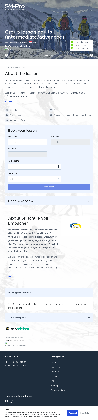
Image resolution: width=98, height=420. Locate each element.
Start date (12, 136)
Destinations (56, 367)
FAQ (53, 381)
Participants (13, 161)
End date (55, 136)
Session (12, 149)
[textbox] (27, 153)
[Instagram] (11, 401)
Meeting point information (20, 292)
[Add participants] (58, 167)
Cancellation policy (17, 317)
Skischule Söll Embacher (14, 338)
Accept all (73, 413)
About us (55, 372)
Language (12, 173)
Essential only (85, 413)
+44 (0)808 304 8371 (17, 362)
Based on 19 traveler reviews (15, 345)
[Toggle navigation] (91, 7)
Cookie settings (58, 390)
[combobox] (27, 154)
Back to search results (16, 67)
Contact (54, 376)
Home (53, 362)
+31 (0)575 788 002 (17, 365)
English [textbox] (12, 179)
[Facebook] (6, 401)
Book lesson (49, 187)
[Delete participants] (11, 167)
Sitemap (54, 385)
